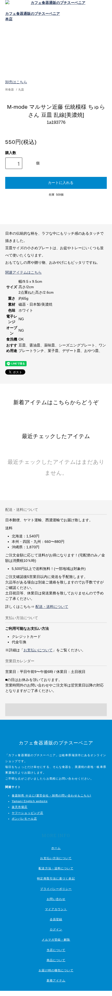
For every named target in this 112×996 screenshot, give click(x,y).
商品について (56, 960)
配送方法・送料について (56, 868)
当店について (56, 950)
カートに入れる (60, 182)
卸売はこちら (16, 82)
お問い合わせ (56, 899)
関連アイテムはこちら (23, 272)
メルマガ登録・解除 (56, 939)
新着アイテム (56, 980)
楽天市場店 (20, 806)
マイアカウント (56, 909)
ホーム (56, 848)
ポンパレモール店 (24, 818)
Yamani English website (30, 801)
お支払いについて (38, 650)
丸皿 (21, 89)
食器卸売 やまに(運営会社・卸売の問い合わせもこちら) (51, 795)
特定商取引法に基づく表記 (56, 878)
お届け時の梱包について (56, 970)
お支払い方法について (56, 858)
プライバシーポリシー (56, 888)
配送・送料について (51, 607)
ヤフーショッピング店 (27, 812)
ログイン (56, 929)
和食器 (9, 89)
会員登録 (56, 919)
